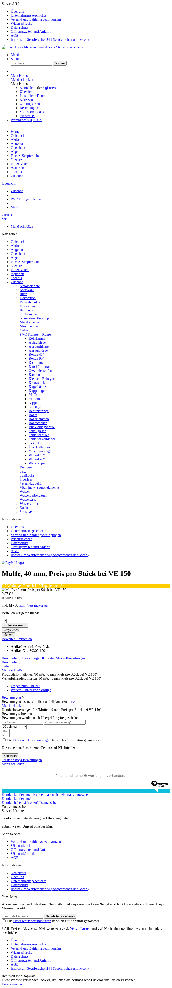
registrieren (50, 88)
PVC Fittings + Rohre (35, 334)
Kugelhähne (37, 387)
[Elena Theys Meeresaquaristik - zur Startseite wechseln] (42, 47)
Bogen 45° (36, 354)
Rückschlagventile (42, 427)
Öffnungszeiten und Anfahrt (30, 31)
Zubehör (17, 282)
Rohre (33, 415)
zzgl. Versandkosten (33, 605)
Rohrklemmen (39, 419)
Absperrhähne (39, 346)
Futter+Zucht (20, 270)
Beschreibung (11, 658)
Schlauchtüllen (39, 435)
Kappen (34, 374)
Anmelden (27, 88)
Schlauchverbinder (42, 439)
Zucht (24, 507)
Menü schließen (22, 79)
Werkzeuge (37, 463)
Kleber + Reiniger (41, 379)
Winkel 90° (37, 459)
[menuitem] (90, 11)
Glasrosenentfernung (34, 318)
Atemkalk (27, 290)
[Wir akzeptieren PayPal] (13, 563)
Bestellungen (29, 108)
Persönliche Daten (32, 96)
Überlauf (26, 479)
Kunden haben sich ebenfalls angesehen (61, 794)
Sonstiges (26, 511)
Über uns (17, 11)
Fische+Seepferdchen (26, 262)
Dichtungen (37, 362)
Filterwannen (29, 306)
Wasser (25, 491)
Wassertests (28, 499)
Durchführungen (40, 366)
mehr (5, 666)
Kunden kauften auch (17, 794)
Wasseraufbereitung (33, 495)
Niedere (16, 266)
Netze (24, 330)
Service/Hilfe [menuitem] (45, 21)
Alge (14, 258)
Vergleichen (11, 630)
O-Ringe (35, 407)
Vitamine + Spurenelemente (39, 487)
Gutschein (18, 254)
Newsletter (18, 873)
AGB (15, 35)
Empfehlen (24, 639)
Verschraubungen (41, 451)
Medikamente (29, 322)
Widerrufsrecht (21, 23)
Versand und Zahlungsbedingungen (36, 19)
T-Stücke (35, 443)
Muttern (34, 399)
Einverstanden (12, 984)
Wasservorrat (29, 503)
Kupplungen (37, 391)
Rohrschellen (38, 423)
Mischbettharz (30, 326)
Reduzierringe (39, 411)
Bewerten (9, 639)
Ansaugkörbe (38, 350)
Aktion (16, 246)
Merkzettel (27, 116)
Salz (23, 471)
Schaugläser (37, 431)
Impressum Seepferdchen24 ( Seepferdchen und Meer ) (50, 39)
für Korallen (28, 314)
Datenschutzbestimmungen (32, 740)
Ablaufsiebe (37, 342)
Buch (23, 294)
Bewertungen (33, 658)
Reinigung (27, 467)
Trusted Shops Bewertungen (65, 658)
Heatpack (26, 310)
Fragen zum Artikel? (25, 686)
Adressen (26, 100)
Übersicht (26, 92)
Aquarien (17, 274)
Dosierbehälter (30, 302)
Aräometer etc (30, 286)
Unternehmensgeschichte (28, 15)
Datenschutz (19, 27)
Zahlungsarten (30, 104)
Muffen (34, 395)
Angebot (17, 250)
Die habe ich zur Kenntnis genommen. (54, 740)
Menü (15, 55)
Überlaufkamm (39, 447)
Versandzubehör (31, 483)
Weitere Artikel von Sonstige (31, 690)
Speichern (10, 755)
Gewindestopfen (40, 370)
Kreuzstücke (37, 383)
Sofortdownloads (32, 112)
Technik (16, 278)
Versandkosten (80, 928)
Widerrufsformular (24, 853)
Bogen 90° (36, 358)
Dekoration (28, 298)
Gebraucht (18, 242)
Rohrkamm (37, 338)
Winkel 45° (37, 455)
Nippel (33, 403)
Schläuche (27, 475)
